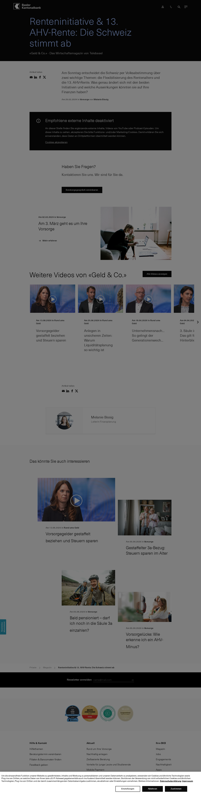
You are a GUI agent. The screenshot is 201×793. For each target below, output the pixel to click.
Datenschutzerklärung (170, 781)
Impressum (187, 781)
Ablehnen (152, 788)
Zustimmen (176, 788)
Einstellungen (127, 788)
